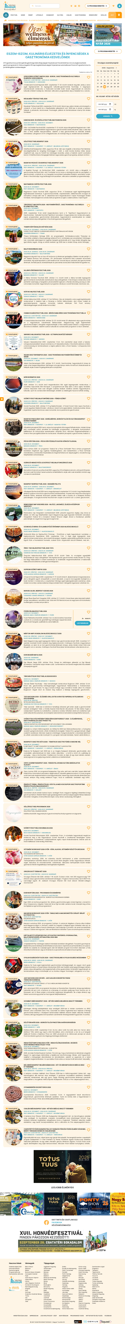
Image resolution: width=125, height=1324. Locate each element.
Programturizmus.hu (84, 65)
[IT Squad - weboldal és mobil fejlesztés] (106, 1321)
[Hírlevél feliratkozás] (71, 6)
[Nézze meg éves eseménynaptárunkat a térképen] (119, 15)
